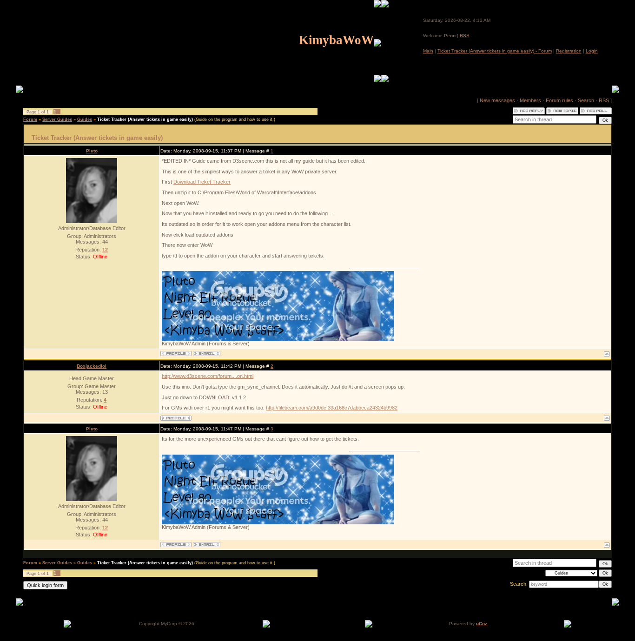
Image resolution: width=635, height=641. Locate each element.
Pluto (92, 150)
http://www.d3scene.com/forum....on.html (207, 376)
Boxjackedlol (91, 366)
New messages (497, 100)
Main (428, 50)
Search (586, 100)
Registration (569, 50)
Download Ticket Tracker (202, 182)
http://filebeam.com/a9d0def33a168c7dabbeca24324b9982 (331, 407)
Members (530, 100)
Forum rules (559, 100)
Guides (84, 119)
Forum (30, 119)
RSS (465, 35)
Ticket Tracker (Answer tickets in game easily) (145, 119)
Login (592, 50)
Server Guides (57, 119)
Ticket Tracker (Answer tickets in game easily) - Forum (494, 50)
